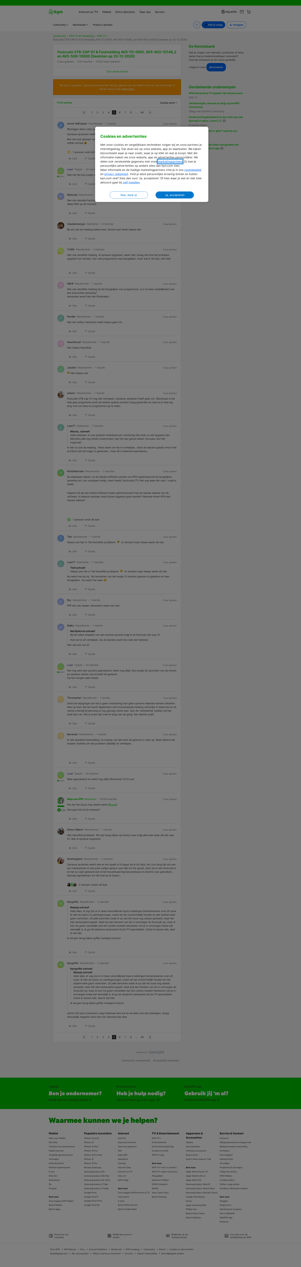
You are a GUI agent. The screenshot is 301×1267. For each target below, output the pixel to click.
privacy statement (116, 174)
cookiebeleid (192, 170)
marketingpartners (170, 161)
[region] (151, 164)
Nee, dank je (129, 195)
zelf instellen (131, 182)
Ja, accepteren (174, 195)
